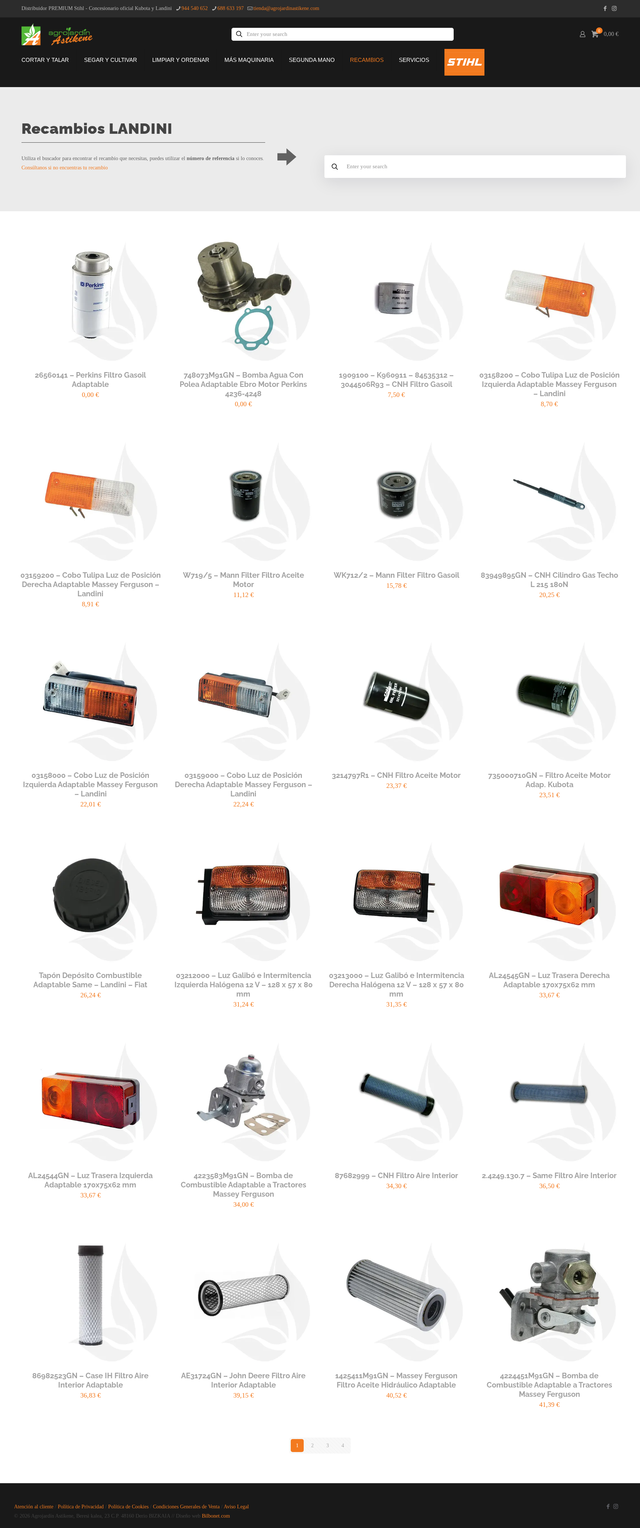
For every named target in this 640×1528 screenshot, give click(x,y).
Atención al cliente (33, 1506)
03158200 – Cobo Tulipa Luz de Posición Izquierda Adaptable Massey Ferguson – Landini (549, 384)
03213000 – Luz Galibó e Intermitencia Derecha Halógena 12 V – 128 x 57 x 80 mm (396, 984)
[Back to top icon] (595, 1513)
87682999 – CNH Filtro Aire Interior (396, 1175)
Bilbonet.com (216, 1516)
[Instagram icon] (614, 8)
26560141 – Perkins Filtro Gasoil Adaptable (90, 380)
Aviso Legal (236, 1506)
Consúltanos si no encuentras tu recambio (64, 167)
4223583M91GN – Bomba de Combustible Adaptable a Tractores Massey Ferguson (243, 1185)
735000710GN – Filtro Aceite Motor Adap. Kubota (549, 780)
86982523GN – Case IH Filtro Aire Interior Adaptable (90, 1380)
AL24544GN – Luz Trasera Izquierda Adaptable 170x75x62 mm (90, 1180)
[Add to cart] (150, 234)
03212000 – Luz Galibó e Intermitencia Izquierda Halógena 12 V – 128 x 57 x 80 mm (243, 984)
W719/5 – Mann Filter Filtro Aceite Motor (243, 580)
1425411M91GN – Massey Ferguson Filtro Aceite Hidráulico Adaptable (396, 1380)
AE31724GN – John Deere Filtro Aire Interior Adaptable (243, 1380)
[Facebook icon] (605, 8)
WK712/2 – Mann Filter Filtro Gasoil (396, 575)
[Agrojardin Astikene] (62, 34)
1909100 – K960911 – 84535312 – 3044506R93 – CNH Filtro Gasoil (396, 380)
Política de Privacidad (81, 1506)
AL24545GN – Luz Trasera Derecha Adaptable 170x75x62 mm (549, 980)
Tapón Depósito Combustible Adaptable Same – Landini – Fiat (90, 980)
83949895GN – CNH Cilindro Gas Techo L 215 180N (549, 580)
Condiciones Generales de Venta (186, 1506)
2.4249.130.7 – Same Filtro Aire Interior (549, 1175)
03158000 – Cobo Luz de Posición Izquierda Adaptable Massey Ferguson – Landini (90, 784)
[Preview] (150, 266)
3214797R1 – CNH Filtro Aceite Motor (396, 775)
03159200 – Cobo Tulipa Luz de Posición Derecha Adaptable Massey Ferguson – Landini (90, 584)
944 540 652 (194, 8)
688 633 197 (230, 8)
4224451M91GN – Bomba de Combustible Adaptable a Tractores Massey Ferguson (549, 1385)
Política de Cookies (128, 1506)
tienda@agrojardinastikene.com (286, 8)
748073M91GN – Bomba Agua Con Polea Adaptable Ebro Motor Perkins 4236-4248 (243, 384)
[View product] (150, 250)
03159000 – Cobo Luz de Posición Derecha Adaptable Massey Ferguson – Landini (243, 784)
